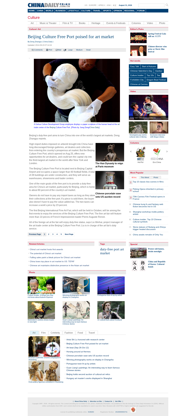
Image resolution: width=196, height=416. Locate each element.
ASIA (109, 5)
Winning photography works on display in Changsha (75, 296)
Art (32, 23)
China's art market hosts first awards (46, 249)
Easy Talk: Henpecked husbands (143, 118)
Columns (136, 23)
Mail (59, 50)
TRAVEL (97, 10)
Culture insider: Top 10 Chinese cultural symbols (147, 220)
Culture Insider (137, 75)
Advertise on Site (96, 401)
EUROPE (92, 5)
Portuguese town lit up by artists (109, 295)
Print (50, 50)
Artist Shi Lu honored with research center (85, 339)
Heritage (96, 23)
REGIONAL (129, 10)
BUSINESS (61, 10)
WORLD (49, 10)
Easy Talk (134, 66)
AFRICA (101, 5)
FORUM (141, 10)
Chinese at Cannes (139, 84)
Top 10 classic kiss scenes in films (148, 182)
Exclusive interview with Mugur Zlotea (157, 136)
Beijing (52, 127)
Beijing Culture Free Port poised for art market (87, 343)
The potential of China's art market (45, 253)
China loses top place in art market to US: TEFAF (52, 261)
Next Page (69, 234)
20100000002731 (121, 412)
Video (150, 23)
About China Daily (81, 401)
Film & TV (68, 23)
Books (82, 23)
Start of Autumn (149, 66)
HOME (32, 10)
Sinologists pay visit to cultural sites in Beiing (138, 136)
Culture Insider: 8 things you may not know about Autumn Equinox (40, 296)
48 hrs (134, 178)
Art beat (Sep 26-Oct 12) (77, 347)
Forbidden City (137, 80)
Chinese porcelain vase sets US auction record (87, 355)
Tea (158, 75)
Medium (79, 50)
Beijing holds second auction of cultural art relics (88, 374)
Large (70, 50)
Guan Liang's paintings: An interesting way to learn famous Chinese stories (75, 322)
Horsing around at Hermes (78, 351)
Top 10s (150, 75)
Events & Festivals (115, 23)
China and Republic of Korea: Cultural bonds (157, 264)
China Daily (94, 127)
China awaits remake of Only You (148, 234)
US (86, 5)
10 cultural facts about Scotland (109, 320)
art (119, 124)
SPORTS (107, 10)
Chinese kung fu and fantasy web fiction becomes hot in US (148, 205)
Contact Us (108, 401)
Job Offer (118, 401)
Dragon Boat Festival (156, 80)
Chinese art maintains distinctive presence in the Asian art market (59, 265)
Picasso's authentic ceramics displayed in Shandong (44, 359)
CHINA (40, 10)
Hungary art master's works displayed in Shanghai (89, 378)
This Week (145, 178)
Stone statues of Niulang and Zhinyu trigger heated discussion (149, 228)
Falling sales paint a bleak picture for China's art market (55, 257)
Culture (34, 17)
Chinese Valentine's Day (141, 71)
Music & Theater (48, 23)
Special (133, 244)
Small (88, 50)
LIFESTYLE (73, 10)
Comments (38, 50)
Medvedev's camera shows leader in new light (41, 321)
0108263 (91, 412)
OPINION (117, 10)
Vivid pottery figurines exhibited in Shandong (45, 382)
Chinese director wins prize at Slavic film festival (157, 49)
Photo (162, 23)
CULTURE (86, 10)
